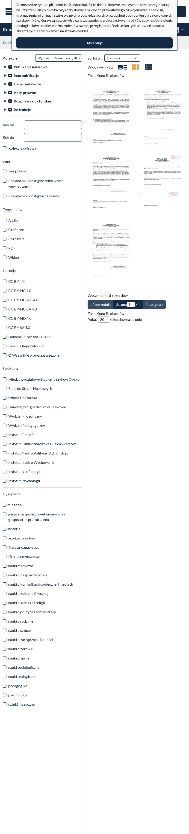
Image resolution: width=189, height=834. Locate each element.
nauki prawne (18, 658)
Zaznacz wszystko (67, 58)
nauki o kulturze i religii (26, 602)
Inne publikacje (26, 75)
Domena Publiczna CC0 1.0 (29, 336)
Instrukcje (22, 109)
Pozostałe (16, 239)
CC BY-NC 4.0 (19, 290)
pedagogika (17, 685)
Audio (13, 220)
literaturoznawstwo (23, 547)
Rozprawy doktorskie (32, 101)
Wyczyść (44, 58)
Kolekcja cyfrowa (22, 148)
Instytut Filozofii (21, 434)
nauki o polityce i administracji (32, 612)
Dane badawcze (27, 84)
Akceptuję (94, 43)
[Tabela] (148, 67)
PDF (11, 248)
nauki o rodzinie (20, 621)
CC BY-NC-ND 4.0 (23, 300)
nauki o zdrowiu (20, 649)
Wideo (13, 257)
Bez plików (17, 171)
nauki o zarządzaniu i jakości (30, 639)
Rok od (8, 125)
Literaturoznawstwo (24, 556)
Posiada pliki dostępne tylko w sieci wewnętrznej (36, 183)
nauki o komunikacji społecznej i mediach (40, 584)
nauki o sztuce (19, 630)
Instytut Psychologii (24, 481)
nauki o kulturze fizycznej (28, 593)
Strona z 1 (128, 304)
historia (14, 529)
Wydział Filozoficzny (25, 416)
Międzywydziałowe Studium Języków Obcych (44, 379)
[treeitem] (42, 66)
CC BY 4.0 (16, 281)
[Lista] (122, 67)
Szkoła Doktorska (22, 397)
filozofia (15, 505)
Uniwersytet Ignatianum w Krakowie (37, 407)
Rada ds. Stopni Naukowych (30, 388)
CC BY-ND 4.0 (19, 318)
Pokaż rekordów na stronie (115, 319)
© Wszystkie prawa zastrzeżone (33, 355)
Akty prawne (25, 92)
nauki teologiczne (22, 676)
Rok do (8, 137)
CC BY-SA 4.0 (19, 327)
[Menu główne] (11, 11)
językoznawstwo (21, 538)
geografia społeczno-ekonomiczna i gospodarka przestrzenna (36, 517)
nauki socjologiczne (23, 667)
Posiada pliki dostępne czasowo (33, 196)
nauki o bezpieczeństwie (27, 575)
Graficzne (16, 229)
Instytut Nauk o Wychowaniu (31, 462)
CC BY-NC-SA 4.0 (22, 309)
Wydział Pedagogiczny (26, 425)
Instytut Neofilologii (24, 471)
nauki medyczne (21, 565)
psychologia (17, 695)
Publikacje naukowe (31, 67)
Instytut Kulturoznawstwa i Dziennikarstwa (42, 444)
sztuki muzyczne (21, 704)
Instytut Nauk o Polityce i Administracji (39, 453)
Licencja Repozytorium (26, 346)
